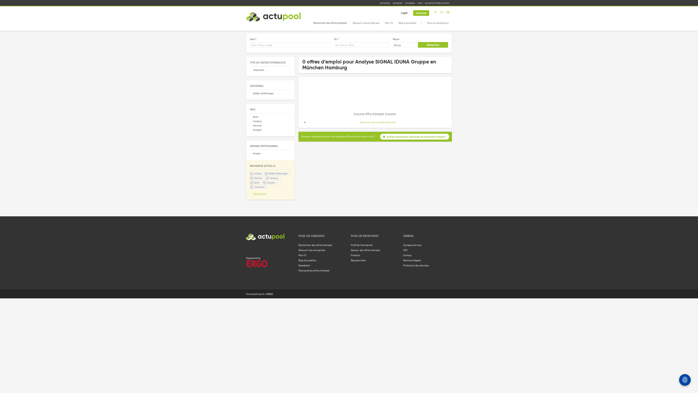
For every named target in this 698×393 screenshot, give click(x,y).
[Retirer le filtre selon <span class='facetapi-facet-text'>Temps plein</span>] (251, 187)
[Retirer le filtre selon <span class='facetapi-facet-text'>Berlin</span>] (251, 182)
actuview (385, 2)
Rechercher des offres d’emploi (330, 22)
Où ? (336, 39)
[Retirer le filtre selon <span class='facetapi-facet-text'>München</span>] (251, 178)
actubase (410, 2)
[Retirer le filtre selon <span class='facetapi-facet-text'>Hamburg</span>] (267, 178)
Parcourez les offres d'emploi (314, 270)
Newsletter (304, 265)
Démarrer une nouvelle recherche (378, 122)
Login (404, 12)
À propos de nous (412, 245)
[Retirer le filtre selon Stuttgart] (251, 129)
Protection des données (416, 265)
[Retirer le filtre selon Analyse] (251, 153)
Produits (355, 255)
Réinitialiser (259, 193)
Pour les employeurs (438, 22)
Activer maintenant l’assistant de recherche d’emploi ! (416, 136)
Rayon (396, 39)
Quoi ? (253, 39)
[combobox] (290, 45)
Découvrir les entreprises (366, 22)
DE (435, 12)
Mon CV (389, 22)
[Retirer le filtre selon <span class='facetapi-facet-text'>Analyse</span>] (251, 173)
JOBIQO (269, 293)
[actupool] (273, 17)
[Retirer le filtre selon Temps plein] (251, 69)
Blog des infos (358, 260)
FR (447, 12)
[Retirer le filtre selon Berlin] (251, 116)
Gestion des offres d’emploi (365, 250)
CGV (405, 250)
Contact (407, 255)
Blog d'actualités (407, 22)
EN (441, 12)
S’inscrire (421, 13)
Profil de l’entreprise (361, 245)
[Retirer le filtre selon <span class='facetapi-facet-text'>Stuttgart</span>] (264, 182)
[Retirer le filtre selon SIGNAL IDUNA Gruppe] (251, 93)
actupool (397, 2)
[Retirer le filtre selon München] (251, 125)
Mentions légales (412, 260)
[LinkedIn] (248, 248)
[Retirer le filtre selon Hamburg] (251, 121)
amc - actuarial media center (433, 2)
